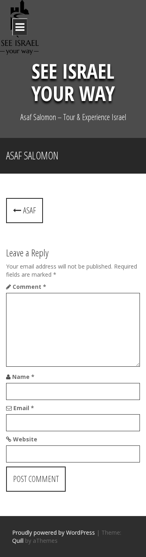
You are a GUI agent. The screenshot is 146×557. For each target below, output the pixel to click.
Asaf (28, 210)
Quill (18, 540)
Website (25, 439)
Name (23, 377)
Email (23, 408)
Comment (29, 286)
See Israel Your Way (73, 82)
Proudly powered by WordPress (53, 532)
